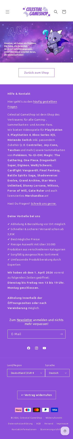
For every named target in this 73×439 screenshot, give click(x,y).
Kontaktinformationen (24, 429)
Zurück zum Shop (36, 72)
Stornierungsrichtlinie (52, 429)
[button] (7, 12)
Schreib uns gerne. (44, 203)
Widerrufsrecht (54, 418)
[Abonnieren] (61, 334)
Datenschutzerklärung (20, 423)
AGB (38, 423)
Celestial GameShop (31, 418)
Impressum (62, 423)
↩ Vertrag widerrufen (36, 395)
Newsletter (24, 320)
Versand (48, 423)
